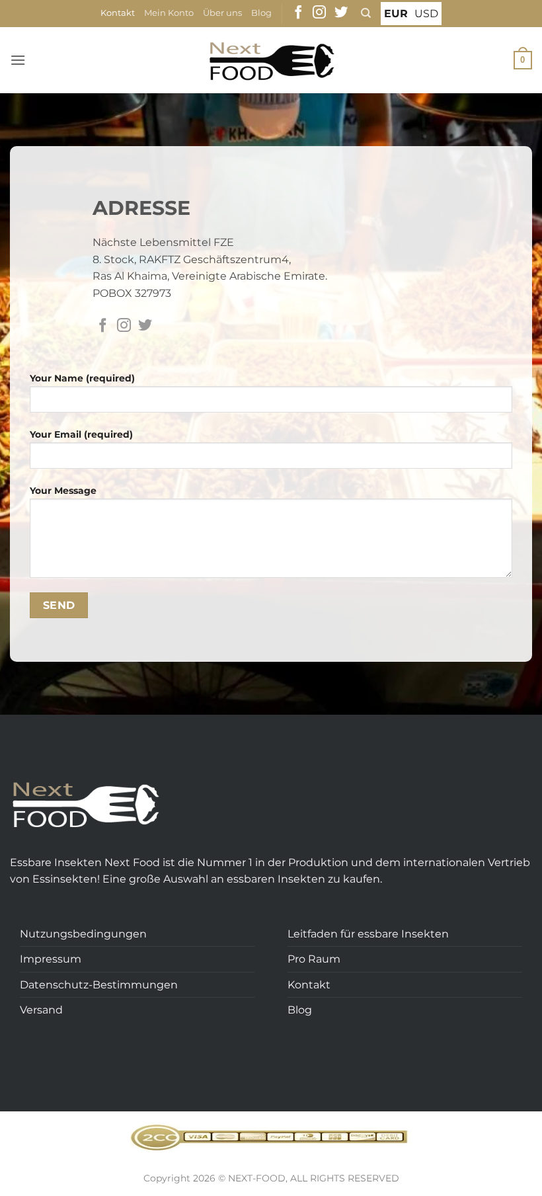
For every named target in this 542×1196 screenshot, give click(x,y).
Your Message (63, 491)
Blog (261, 13)
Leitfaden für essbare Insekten (368, 934)
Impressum (50, 959)
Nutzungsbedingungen (83, 934)
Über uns (222, 13)
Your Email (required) (81, 434)
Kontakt (117, 13)
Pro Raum (314, 959)
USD (426, 13)
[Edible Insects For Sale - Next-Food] (271, 60)
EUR (396, 13)
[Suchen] (366, 13)
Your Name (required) (82, 378)
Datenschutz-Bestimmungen (99, 984)
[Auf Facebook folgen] (298, 13)
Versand (41, 1010)
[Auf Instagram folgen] (319, 13)
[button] (18, 60)
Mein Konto (169, 13)
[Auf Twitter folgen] (341, 13)
